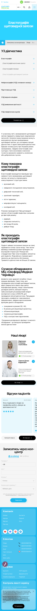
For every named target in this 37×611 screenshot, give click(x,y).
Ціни (4, 555)
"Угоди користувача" (12, 597)
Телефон (4, 461)
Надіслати (18, 500)
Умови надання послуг (23, 495)
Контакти (22, 515)
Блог (20, 521)
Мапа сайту (6, 558)
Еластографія (6, 59)
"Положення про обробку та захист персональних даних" (15, 598)
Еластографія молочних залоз (14, 63)
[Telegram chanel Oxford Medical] (20, 531)
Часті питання (7, 552)
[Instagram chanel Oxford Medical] (15, 531)
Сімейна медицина (9, 577)
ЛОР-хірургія (23, 571)
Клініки (5, 515)
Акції (4, 549)
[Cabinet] (29, 7)
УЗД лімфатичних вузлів (10, 112)
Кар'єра (5, 518)
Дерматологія (23, 574)
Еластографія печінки (10, 69)
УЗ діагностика (11, 51)
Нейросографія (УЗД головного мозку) (16, 82)
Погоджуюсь (18, 606)
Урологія (5, 571)
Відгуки (34, 42)
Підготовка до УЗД (8, 90)
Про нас (5, 524)
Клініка (4, 477)
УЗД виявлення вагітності (11, 104)
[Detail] (18, 349)
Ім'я (3, 469)
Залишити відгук (9, 438)
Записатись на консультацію (16, 42)
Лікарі (28, 42)
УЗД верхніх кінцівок (9, 97)
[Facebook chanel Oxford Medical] (10, 531)
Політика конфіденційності (11, 495)
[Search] (24, 7)
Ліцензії (21, 518)
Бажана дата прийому (8, 485)
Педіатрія (22, 577)
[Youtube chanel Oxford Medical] (5, 531)
